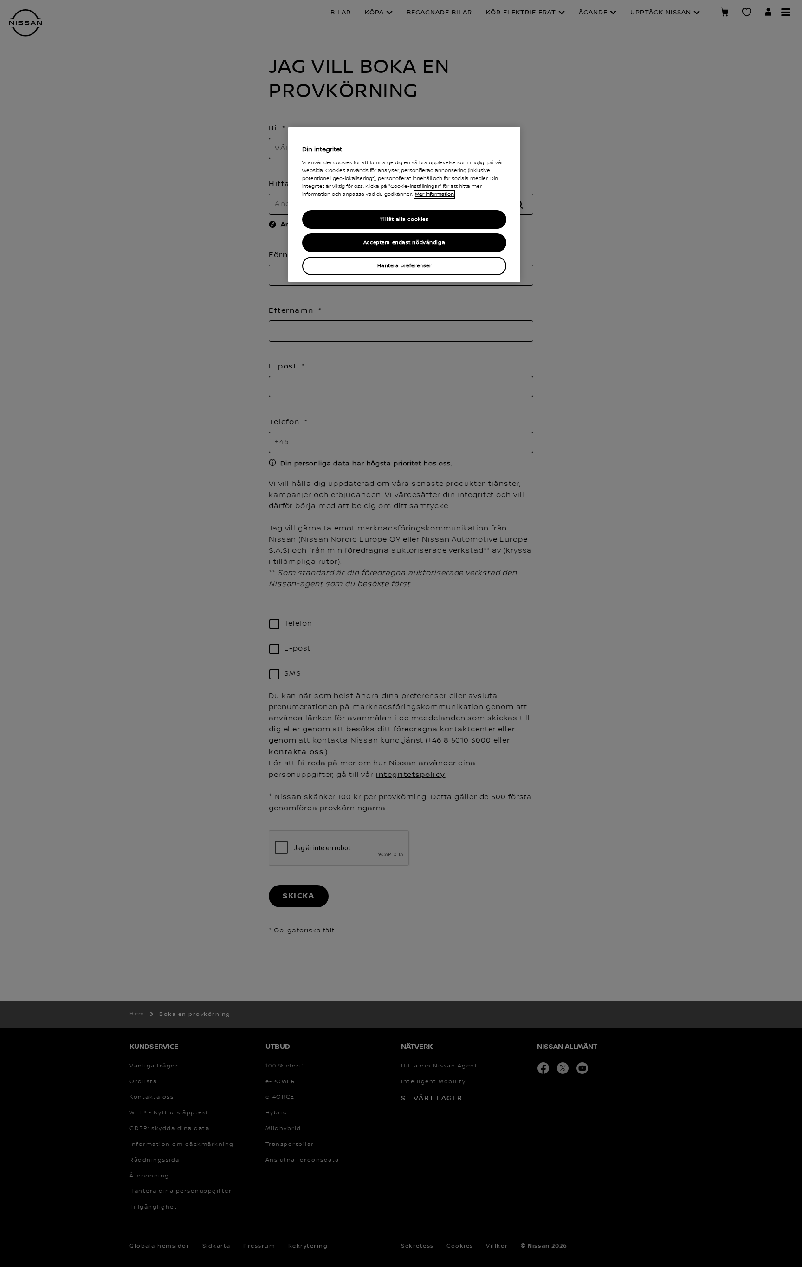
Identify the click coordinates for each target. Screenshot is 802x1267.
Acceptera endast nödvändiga (404, 242)
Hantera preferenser (404, 266)
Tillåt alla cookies (404, 219)
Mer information (434, 194)
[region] (404, 204)
